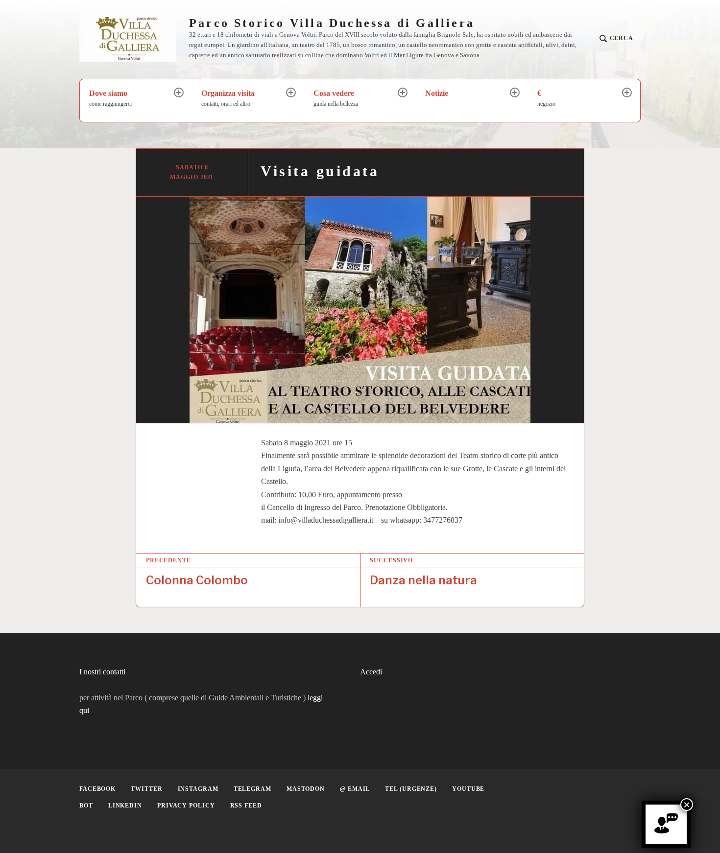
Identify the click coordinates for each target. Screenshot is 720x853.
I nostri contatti (102, 672)
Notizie (436, 93)
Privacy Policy (186, 805)
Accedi (371, 672)
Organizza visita (228, 98)
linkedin (125, 805)
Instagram (198, 788)
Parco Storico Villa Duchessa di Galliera (332, 23)
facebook (97, 788)
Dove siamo (110, 98)
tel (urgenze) (411, 788)
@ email (355, 788)
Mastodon (306, 788)
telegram (252, 788)
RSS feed (246, 805)
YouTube (468, 788)
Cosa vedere (335, 98)
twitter (146, 788)
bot (86, 805)
